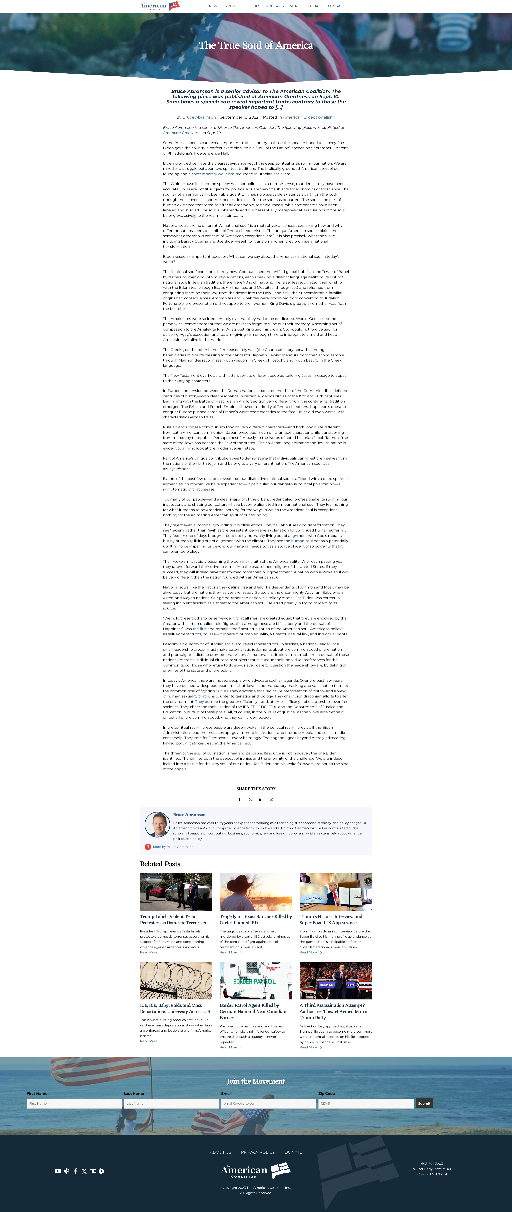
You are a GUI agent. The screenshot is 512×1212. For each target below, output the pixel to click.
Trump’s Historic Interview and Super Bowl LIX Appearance (331, 920)
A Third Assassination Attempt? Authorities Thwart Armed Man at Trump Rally (334, 1011)
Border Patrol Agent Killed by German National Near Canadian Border (253, 1011)
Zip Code (326, 1093)
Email (226, 1093)
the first (200, 629)
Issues (254, 6)
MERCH (296, 6)
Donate (315, 6)
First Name (37, 1093)
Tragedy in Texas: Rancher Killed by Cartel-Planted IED (256, 920)
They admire (206, 701)
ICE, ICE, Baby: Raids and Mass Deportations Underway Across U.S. (175, 1008)
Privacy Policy (258, 1152)
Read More (148, 952)
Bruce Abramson (189, 815)
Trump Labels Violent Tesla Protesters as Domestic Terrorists (173, 920)
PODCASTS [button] (275, 6)
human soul (302, 541)
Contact (335, 6)
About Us (233, 6)
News (214, 6)
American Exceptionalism (308, 117)
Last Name (134, 1093)
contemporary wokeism (213, 174)
